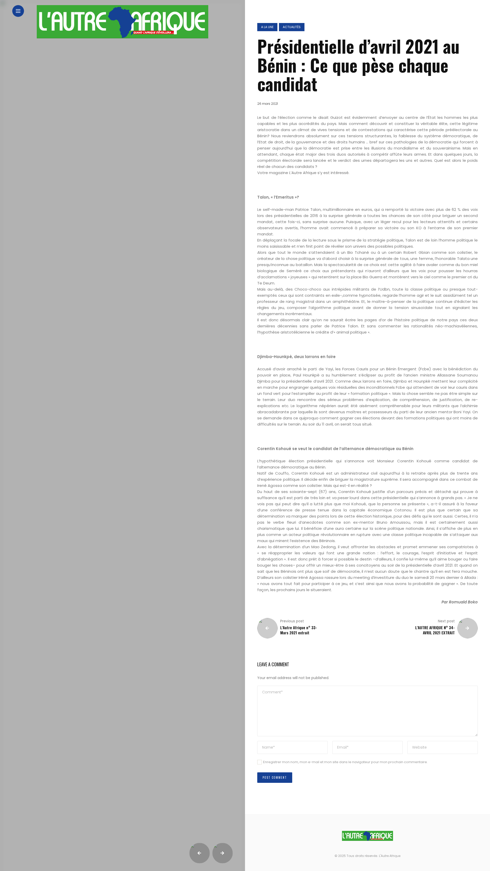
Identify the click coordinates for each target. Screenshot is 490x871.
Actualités (292, 27)
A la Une (267, 27)
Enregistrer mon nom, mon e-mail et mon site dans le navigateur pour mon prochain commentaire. (345, 762)
